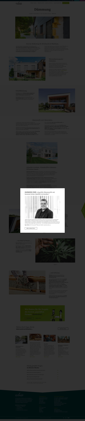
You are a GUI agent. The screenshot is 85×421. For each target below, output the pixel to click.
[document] (42, 210)
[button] (63, 189)
